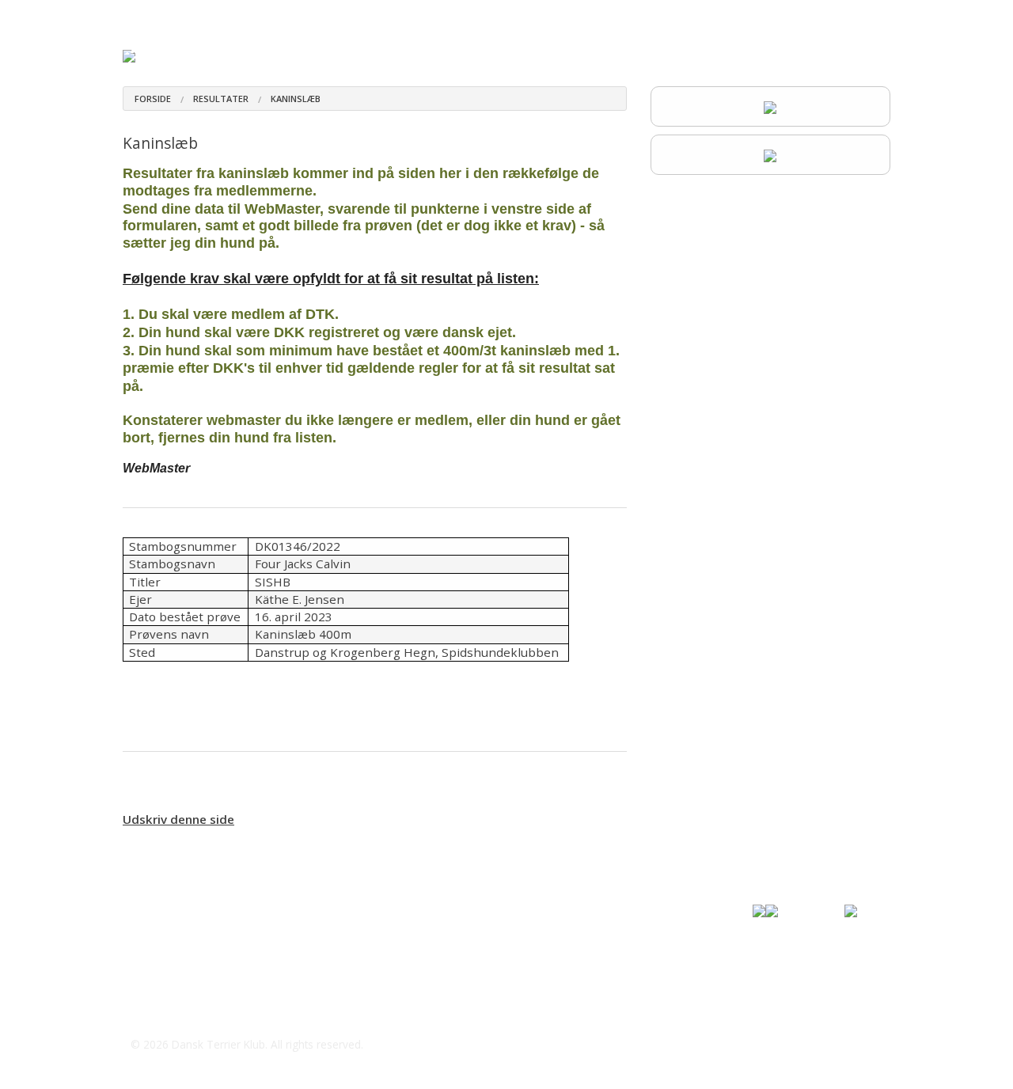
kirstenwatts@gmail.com (219, 1013)
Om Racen (490, 15)
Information (844, 15)
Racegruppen (628, 15)
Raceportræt (407, 15)
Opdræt (556, 15)
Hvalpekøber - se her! (238, 15)
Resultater (708, 15)
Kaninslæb (296, 98)
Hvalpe (334, 15)
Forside (142, 15)
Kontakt (774, 15)
